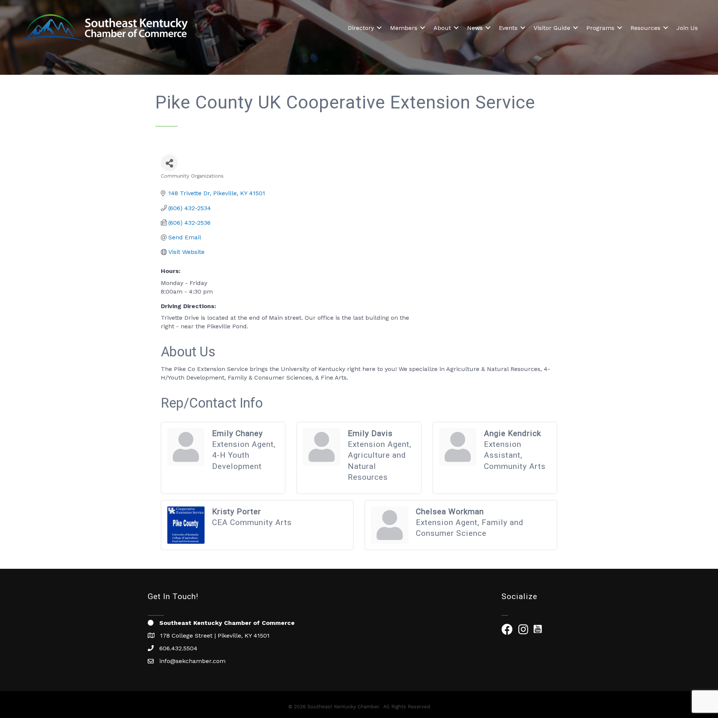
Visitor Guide (552, 27)
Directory (361, 27)
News (475, 27)
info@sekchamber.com (192, 661)
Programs (600, 27)
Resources (645, 27)
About (442, 27)
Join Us (687, 27)
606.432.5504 (178, 648)
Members (403, 27)
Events (508, 27)
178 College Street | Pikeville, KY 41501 (215, 635)
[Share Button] (169, 162)
